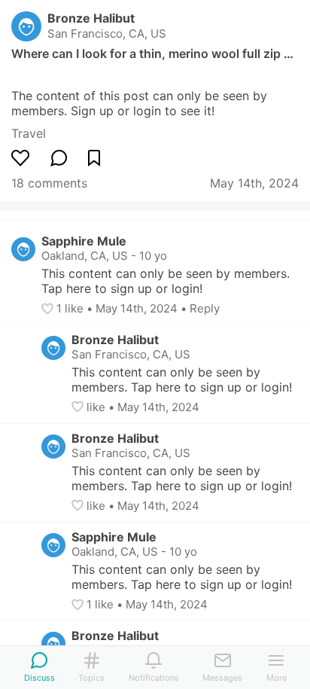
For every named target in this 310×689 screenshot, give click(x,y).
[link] (28, 133)
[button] (48, 309)
